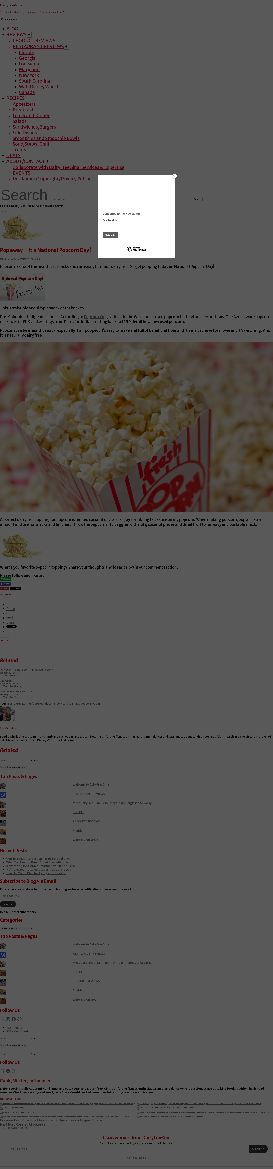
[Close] (174, 176)
